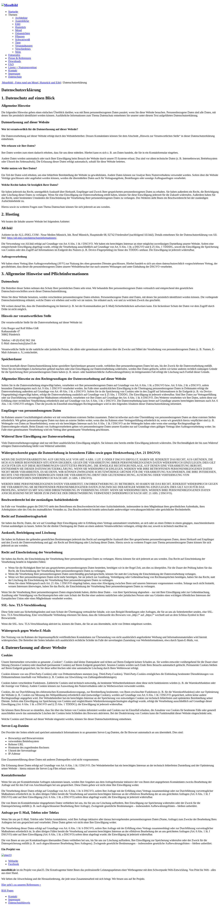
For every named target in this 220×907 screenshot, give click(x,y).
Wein (18, 51)
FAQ (11, 64)
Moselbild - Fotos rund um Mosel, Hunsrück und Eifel (31, 82)
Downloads (14, 61)
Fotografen (14, 55)
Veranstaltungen (23, 45)
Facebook (13, 864)
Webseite (13, 860)
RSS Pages (7, 890)
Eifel (17, 24)
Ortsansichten (22, 33)
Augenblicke (22, 20)
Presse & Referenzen (19, 58)
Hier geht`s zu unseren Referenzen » (21, 884)
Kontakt (12, 70)
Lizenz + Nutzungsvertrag (22, 67)
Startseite (13, 11)
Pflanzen (20, 36)
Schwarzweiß (22, 39)
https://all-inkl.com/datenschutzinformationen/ (31, 237)
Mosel (18, 30)
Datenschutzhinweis (19, 902)
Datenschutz (15, 76)
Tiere (18, 42)
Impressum (14, 73)
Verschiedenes (23, 48)
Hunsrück (20, 27)
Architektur (21, 17)
